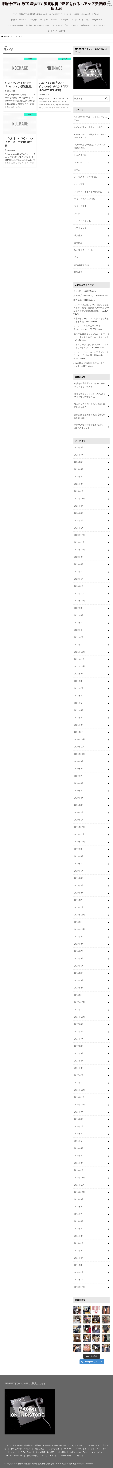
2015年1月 (79, 1243)
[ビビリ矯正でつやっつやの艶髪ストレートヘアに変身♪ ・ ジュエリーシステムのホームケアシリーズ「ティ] (77, 1348)
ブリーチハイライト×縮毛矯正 (88, 192)
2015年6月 (79, 1221)
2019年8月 (79, 856)
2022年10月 (79, 601)
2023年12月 (79, 535)
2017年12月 (79, 1002)
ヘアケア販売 (63, 20)
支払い (88, 20)
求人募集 (29, 25)
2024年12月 (79, 498)
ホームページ (52, 31)
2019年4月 (79, 885)
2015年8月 (79, 1207)
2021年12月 (79, 652)
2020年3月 (79, 805)
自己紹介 (77, 291)
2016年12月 (79, 1090)
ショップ (74, 20)
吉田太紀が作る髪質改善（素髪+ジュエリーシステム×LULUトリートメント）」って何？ (49, 14)
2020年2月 (79, 812)
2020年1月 (79, 820)
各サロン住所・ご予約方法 (90, 14)
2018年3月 (79, 980)
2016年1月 (79, 1170)
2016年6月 (79, 1134)
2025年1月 (79, 491)
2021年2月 (79, 725)
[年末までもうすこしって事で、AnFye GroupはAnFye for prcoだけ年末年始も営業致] (106, 1338)
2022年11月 (79, 593)
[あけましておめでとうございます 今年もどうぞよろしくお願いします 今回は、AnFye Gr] (96, 1310)
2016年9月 (79, 1112)
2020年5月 (79, 791)
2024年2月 (79, 520)
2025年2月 (79, 484)
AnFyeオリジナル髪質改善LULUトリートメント (90, 136)
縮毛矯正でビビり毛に (84, 250)
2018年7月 (79, 951)
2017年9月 (79, 1024)
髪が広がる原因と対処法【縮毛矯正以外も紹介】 (89, 405)
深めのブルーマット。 (83, 295)
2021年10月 (79, 666)
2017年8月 (79, 1031)
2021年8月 (79, 681)
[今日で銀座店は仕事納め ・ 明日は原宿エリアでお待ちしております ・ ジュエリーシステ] (77, 1329)
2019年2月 (79, 900)
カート (81, 20)
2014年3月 (79, 1265)
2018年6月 (79, 958)
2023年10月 (79, 550)
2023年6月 (79, 579)
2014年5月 (79, 1250)
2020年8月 (79, 769)
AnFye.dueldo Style (41, 25)
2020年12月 (79, 739)
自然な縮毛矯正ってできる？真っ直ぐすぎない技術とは (89, 385)
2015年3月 (79, 1236)
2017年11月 (79, 1009)
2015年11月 (79, 1185)
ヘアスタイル (80, 228)
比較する (62, 31)
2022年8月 (79, 615)
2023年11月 (79, 542)
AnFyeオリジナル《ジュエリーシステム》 (90, 118)
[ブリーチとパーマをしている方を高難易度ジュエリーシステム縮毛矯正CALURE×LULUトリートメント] (96, 1348)
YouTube (54, 20)
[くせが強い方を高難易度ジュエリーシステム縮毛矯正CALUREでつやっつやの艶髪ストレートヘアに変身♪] (77, 1310)
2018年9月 (79, 936)
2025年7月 (79, 455)
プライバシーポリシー (71, 25)
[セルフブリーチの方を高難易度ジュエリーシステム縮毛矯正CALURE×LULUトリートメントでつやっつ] (96, 1329)
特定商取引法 (85, 25)
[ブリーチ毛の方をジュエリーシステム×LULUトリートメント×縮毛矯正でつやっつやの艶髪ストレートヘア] (106, 1310)
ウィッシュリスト (99, 25)
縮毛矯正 (78, 243)
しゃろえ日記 (80, 155)
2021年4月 (79, 710)
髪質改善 (78, 272)
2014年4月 (79, 1258)
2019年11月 (79, 834)
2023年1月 (79, 586)
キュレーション (81, 162)
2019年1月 (79, 907)
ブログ (77, 213)
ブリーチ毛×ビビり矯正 (85, 199)
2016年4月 (79, 1148)
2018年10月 (79, 929)
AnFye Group (97, 20)
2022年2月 (79, 637)
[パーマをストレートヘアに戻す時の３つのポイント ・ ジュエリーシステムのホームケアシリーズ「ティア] (106, 1329)
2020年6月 (79, 783)
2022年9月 (79, 608)
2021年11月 (79, 659)
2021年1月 (79, 732)
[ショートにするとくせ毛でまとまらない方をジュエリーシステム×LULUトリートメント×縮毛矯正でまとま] (77, 1338)
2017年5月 (79, 1053)
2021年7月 (79, 688)
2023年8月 (79, 564)
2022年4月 (79, 630)
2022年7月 (79, 623)
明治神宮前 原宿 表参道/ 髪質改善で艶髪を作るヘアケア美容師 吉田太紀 (56, 5)
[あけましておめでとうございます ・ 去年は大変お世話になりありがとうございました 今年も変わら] (96, 1319)
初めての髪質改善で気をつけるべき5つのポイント (89, 426)
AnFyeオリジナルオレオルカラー (89, 127)
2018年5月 (79, 966)
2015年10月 (79, 1192)
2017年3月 (79, 1068)
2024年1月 (79, 528)
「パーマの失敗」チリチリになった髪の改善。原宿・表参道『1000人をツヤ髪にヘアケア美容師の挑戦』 (91, 308)
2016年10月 (79, 1104)
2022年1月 (79, 645)
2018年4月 (79, 973)
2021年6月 (79, 696)
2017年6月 (79, 1046)
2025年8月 (79, 447)
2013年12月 (79, 1287)
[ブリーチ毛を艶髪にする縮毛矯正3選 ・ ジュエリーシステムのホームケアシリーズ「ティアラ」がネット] (87, 1348)
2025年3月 (79, 477)
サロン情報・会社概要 (15, 25)
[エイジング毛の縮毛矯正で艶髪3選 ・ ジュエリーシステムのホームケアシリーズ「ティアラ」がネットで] (87, 1319)
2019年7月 (79, 864)
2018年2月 (79, 988)
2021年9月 (79, 674)
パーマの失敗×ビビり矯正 (86, 177)
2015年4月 (79, 1229)
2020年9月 (79, 761)
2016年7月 (79, 1126)
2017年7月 (79, 1039)
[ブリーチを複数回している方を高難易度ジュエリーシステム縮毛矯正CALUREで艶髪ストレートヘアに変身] (87, 1329)
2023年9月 (79, 557)
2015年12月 (79, 1177)
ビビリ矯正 (33, 20)
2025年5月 (79, 462)
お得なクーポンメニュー (19, 20)
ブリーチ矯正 (44, 20)
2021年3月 (79, 718)
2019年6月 (79, 871)
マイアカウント (56, 25)
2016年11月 (79, 1097)
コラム (77, 170)
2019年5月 (79, 878)
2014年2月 (79, 1272)
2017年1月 (79, 1083)
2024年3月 (79, 513)
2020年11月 (79, 747)
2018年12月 (79, 915)
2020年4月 (79, 798)
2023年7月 (79, 571)
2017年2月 (79, 1075)
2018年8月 (79, 944)
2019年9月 (79, 849)
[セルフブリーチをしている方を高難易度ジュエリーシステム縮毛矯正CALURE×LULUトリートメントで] (87, 1338)
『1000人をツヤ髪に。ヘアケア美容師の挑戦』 (89, 146)
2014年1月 (79, 1280)
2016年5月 (79, 1141)
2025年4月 (79, 469)
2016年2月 (79, 1163)
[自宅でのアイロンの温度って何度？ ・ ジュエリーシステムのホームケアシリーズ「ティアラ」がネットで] (96, 1338)
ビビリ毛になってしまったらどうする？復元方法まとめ (89, 395)
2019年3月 (79, 893)
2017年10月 (79, 1017)
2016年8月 (79, 1119)
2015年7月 (79, 1214)
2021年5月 (79, 703)
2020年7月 (79, 776)
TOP (15, 14)
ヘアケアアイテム (82, 221)
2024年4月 (79, 506)
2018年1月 (79, 995)
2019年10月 (79, 842)
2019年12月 (79, 827)
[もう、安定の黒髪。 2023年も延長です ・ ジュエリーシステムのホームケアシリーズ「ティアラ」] (87, 1310)
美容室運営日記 (81, 265)
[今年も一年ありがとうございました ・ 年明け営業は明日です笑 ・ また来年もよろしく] (106, 1319)
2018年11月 (79, 922)
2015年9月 (79, 1199)
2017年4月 (79, 1061)
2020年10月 (79, 754)
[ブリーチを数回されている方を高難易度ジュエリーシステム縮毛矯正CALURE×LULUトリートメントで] (77, 1319)
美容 (76, 257)
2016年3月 (79, 1156)
